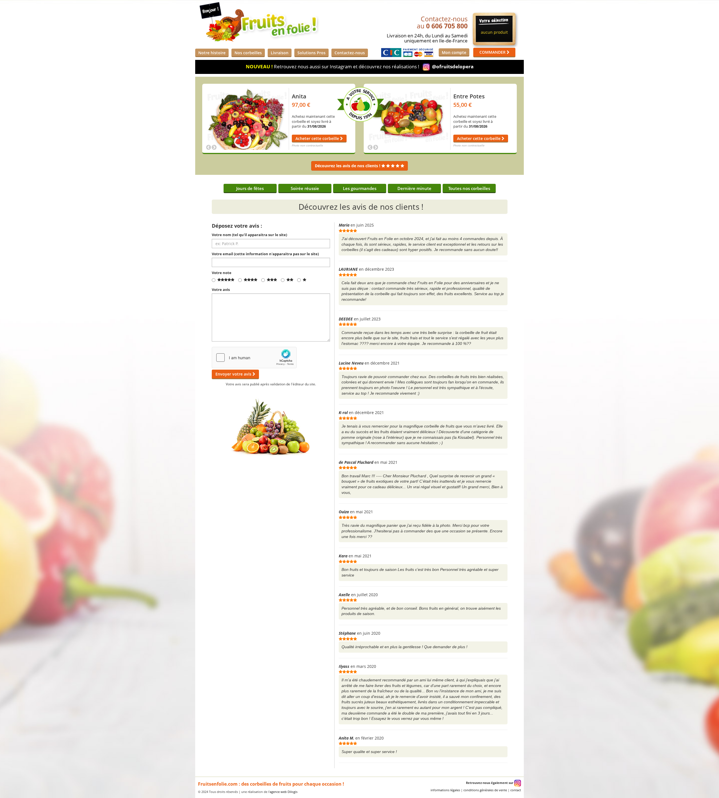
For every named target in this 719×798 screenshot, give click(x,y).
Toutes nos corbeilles (469, 188)
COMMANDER (493, 52)
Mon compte (454, 52)
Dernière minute (414, 188)
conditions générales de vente (485, 790)
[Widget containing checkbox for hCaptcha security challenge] (254, 357)
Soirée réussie (305, 188)
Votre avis (221, 289)
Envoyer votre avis (233, 374)
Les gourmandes (359, 188)
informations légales (445, 790)
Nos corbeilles (248, 52)
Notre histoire (212, 52)
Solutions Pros (311, 52)
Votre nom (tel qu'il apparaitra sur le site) (249, 234)
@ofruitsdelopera (453, 66)
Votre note (221, 272)
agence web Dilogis (283, 792)
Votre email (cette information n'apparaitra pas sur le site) (265, 253)
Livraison (279, 52)
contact (515, 790)
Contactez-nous (350, 52)
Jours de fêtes (250, 188)
